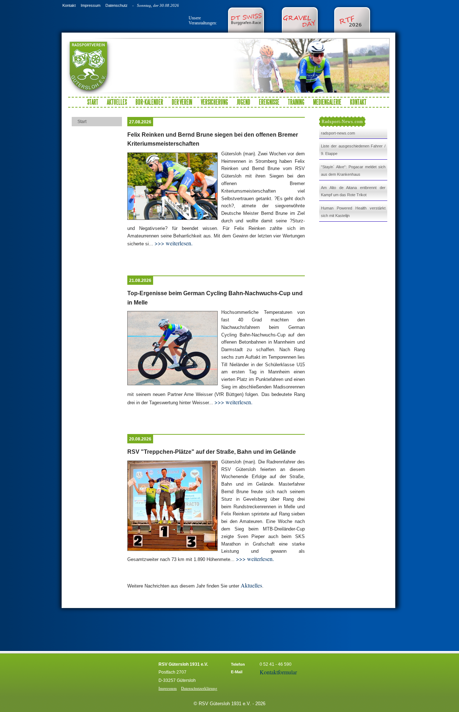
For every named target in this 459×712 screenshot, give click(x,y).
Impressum (90, 5)
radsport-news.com (338, 133)
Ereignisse (269, 102)
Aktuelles (117, 102)
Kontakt (69, 5)
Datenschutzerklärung (199, 688)
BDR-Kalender (149, 102)
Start (92, 102)
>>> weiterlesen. (173, 243)
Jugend (243, 102)
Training (296, 102)
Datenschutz (116, 5)
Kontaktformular (278, 672)
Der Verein (182, 102)
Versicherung (214, 102)
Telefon (238, 664)
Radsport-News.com (342, 121)
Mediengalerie (327, 102)
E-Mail (236, 672)
